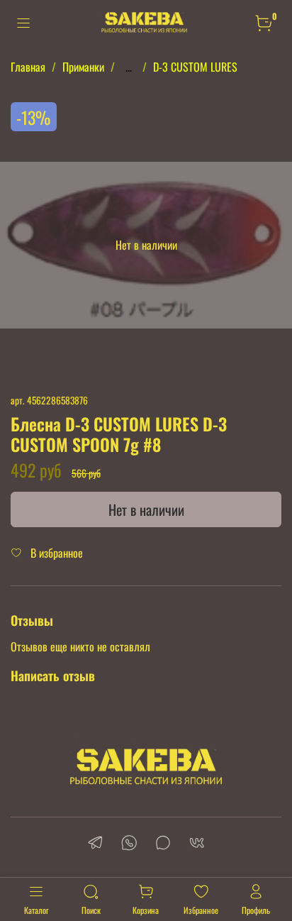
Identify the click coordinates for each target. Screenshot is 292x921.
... (128, 66)
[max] (163, 844)
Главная (28, 66)
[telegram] (95, 844)
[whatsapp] (129, 844)
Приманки (83, 66)
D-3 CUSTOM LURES (195, 66)
